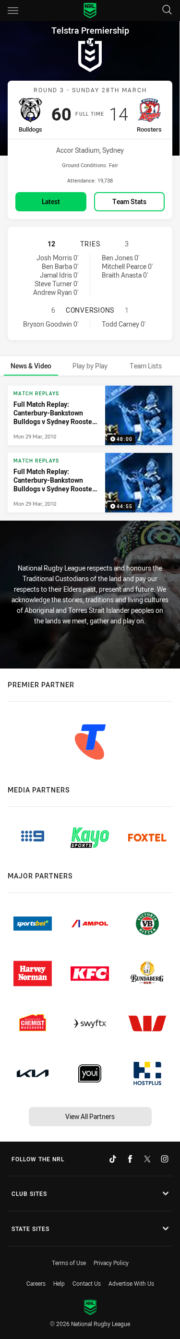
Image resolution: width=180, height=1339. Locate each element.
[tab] (31, 366)
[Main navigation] (13, 10)
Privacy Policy (111, 1262)
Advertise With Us (131, 1283)
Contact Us (86, 1283)
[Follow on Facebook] (130, 1159)
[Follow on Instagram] (164, 1159)
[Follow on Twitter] (147, 1159)
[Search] (167, 10)
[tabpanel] (90, 449)
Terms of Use (69, 1262)
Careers (36, 1283)
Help (59, 1283)
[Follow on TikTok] (113, 1159)
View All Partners (90, 1116)
